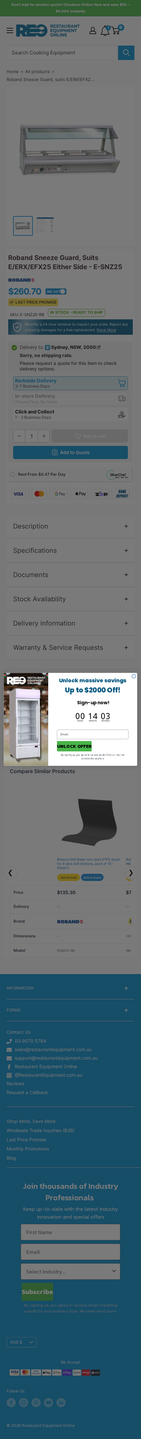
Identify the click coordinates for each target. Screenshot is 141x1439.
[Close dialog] (134, 676)
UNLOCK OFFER (74, 746)
